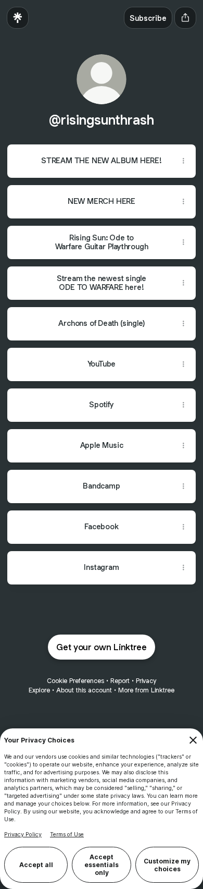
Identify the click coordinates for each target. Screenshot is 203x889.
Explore (39, 690)
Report (120, 680)
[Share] (183, 161)
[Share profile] (185, 17)
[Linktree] (17, 17)
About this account (84, 690)
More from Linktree (146, 690)
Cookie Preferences (75, 680)
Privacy (146, 680)
